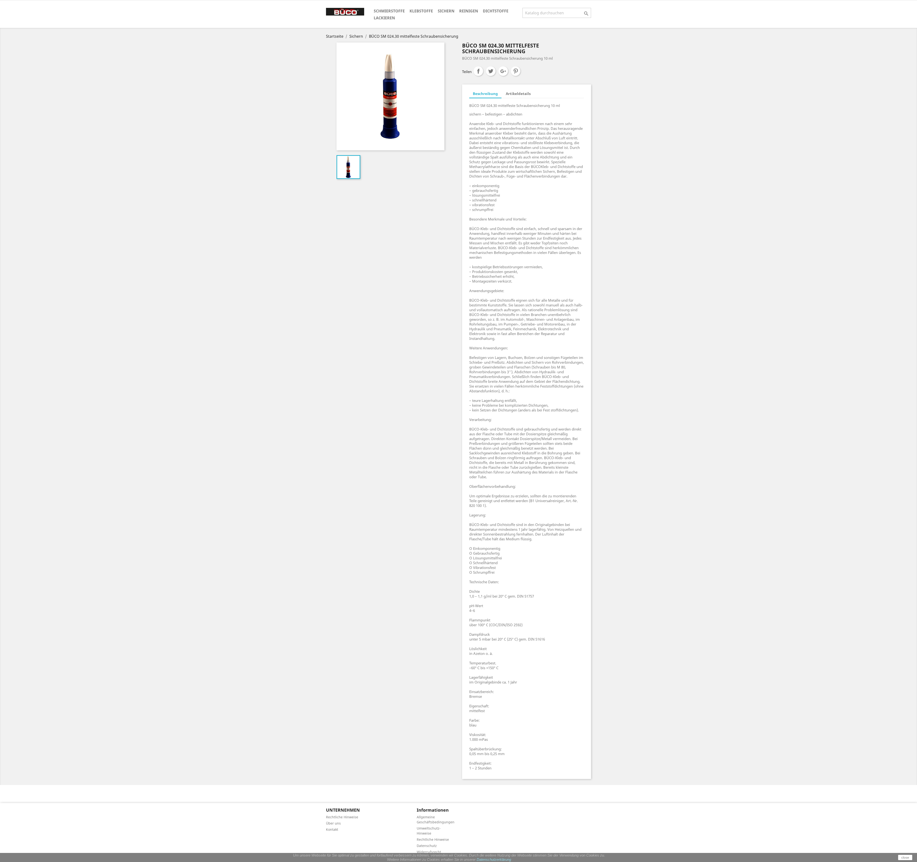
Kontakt (332, 829)
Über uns (333, 823)
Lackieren (384, 18)
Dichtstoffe (495, 11)
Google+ (503, 71)
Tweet (491, 71)
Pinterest (515, 71)
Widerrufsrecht (429, 852)
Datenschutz (427, 845)
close (905, 857)
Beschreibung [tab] (485, 93)
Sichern (446, 11)
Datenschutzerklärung (494, 859)
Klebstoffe (421, 11)
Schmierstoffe (389, 11)
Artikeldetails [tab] (518, 93)
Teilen (478, 71)
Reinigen (468, 11)
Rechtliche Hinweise (342, 817)
